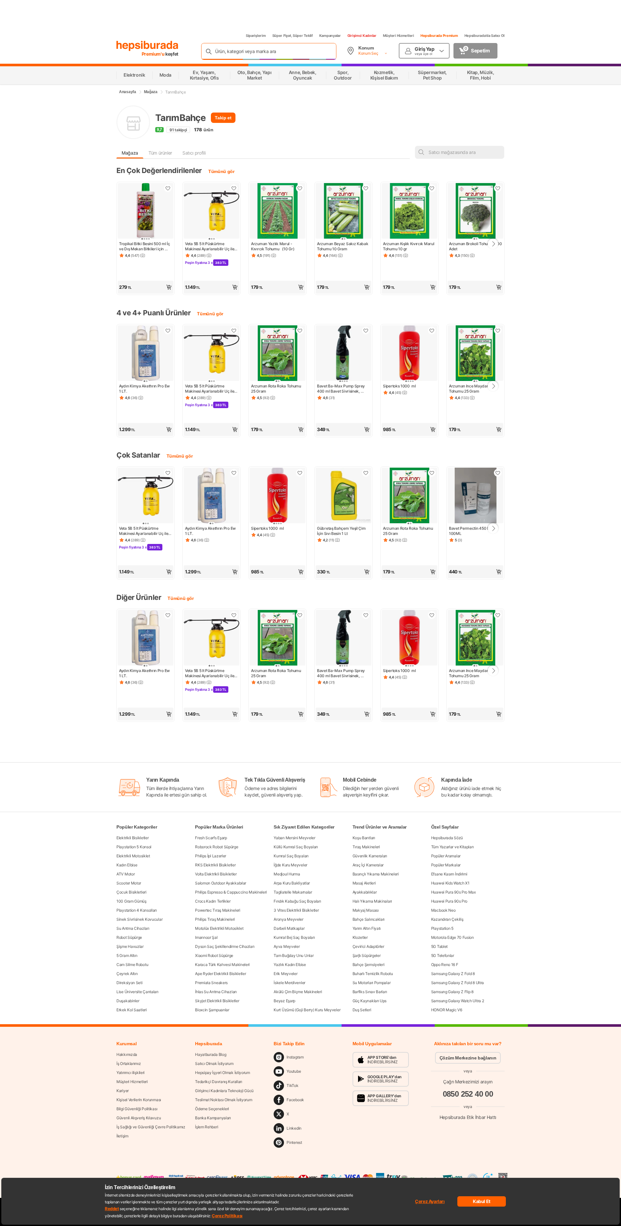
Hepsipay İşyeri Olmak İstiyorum (222, 1072)
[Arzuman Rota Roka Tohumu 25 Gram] (277, 353)
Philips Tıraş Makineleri (215, 919)
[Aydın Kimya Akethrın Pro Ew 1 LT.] (145, 353)
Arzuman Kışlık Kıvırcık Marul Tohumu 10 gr (409, 246)
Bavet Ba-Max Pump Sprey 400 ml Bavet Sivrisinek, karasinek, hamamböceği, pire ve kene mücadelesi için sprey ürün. (343, 389)
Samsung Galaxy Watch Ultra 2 (457, 1000)
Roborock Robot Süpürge (216, 846)
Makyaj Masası (366, 910)
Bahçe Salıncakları (369, 919)
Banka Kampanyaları (213, 1117)
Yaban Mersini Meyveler (294, 837)
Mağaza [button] (130, 153)
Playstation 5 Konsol (133, 846)
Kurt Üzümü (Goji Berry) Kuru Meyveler (307, 1009)
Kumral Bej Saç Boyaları (294, 937)
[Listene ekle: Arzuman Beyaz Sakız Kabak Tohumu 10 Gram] (366, 188)
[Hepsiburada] (147, 45)
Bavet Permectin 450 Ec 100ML (470, 531)
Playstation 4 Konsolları (136, 910)
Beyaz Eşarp (284, 1000)
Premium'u (154, 54)
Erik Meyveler (285, 973)
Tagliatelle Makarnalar (293, 892)
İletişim (122, 1136)
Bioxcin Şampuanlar (212, 1009)
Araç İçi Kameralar (368, 865)
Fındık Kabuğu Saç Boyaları (297, 901)
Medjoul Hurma (287, 874)
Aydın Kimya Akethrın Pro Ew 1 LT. (145, 389)
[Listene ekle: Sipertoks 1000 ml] (432, 330)
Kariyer (122, 1090)
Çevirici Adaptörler (368, 946)
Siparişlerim (256, 35)
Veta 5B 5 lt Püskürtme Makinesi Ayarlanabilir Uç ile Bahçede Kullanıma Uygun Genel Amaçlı (210, 246)
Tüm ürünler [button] (160, 153)
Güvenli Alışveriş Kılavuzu (138, 1117)
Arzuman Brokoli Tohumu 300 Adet (475, 246)
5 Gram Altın (126, 955)
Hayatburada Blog (210, 1054)
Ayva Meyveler (287, 946)
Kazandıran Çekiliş (447, 919)
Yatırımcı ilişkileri (130, 1072)
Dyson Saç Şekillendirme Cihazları (224, 946)
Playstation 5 (442, 928)
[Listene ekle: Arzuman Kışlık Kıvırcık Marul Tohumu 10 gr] (432, 188)
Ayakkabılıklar (365, 892)
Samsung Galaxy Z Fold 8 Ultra (457, 982)
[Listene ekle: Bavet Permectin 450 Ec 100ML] (498, 473)
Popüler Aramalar (446, 855)
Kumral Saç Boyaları (291, 855)
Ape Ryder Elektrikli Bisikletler (220, 973)
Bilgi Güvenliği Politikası (136, 1108)
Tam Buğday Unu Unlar (293, 955)
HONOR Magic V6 (446, 1009)
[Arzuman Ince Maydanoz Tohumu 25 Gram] (475, 353)
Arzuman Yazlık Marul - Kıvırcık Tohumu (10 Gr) (273, 246)
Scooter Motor (128, 883)
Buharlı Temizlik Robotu (373, 973)
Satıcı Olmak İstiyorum (214, 1063)
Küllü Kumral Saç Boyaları (296, 846)
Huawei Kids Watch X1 (450, 883)
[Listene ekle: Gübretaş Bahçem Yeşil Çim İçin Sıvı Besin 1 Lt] (366, 473)
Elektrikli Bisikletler (132, 837)
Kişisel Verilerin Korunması (138, 1099)
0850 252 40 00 (468, 1094)
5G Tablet (439, 946)
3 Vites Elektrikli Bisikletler (296, 910)
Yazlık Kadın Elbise (290, 964)
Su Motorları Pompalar (372, 982)
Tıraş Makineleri (366, 846)
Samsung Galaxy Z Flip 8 (452, 991)
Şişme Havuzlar (130, 946)
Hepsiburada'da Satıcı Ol (484, 35)
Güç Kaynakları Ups (370, 1000)
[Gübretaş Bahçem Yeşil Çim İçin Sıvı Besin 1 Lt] (343, 496)
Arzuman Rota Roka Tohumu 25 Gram (276, 389)
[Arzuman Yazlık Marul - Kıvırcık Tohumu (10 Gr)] (277, 211)
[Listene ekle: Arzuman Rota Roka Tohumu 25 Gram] (300, 330)
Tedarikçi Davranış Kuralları (218, 1081)
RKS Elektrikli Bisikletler (215, 865)
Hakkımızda (126, 1054)
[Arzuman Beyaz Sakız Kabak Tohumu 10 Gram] (343, 211)
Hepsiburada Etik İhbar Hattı (468, 1117)
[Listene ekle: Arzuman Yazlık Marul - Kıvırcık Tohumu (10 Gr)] (300, 188)
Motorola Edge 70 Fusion (452, 937)
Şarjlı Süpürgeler (367, 955)
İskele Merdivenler (289, 982)
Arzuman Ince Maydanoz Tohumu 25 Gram (471, 389)
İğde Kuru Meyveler (290, 865)
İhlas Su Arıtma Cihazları (216, 991)
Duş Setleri (362, 1009)
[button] (145, 287)
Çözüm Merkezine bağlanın (468, 1057)
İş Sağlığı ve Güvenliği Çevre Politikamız (150, 1126)
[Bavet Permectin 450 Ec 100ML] (475, 496)
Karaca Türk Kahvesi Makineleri (222, 964)
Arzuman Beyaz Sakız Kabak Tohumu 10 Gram (343, 246)
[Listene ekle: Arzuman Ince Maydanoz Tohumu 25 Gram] (498, 330)
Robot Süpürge (129, 937)
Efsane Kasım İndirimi (449, 874)
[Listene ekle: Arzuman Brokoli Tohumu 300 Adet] (498, 188)
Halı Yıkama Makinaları (372, 901)
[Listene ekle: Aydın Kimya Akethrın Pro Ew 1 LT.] (168, 330)
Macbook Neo (443, 910)
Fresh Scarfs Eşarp (211, 837)
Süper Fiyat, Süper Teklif (292, 35)
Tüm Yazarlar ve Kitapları (452, 846)
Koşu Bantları (364, 837)
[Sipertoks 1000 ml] (409, 353)
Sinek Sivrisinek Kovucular (139, 919)
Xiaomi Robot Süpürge (214, 955)
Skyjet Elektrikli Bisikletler (217, 1000)
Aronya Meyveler (288, 919)
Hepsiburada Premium (439, 35)
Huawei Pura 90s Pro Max (453, 892)
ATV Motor (125, 874)
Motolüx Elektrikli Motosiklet (219, 928)
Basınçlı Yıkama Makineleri (376, 874)
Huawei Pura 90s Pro (449, 901)
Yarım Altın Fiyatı (367, 928)
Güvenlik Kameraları (370, 855)
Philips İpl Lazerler (210, 855)
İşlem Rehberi (206, 1126)
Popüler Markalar (446, 865)
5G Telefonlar (442, 955)
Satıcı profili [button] (193, 153)
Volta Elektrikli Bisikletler (216, 874)
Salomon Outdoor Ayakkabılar (220, 883)
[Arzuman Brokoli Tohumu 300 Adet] (475, 211)
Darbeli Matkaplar (289, 928)
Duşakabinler (127, 1000)
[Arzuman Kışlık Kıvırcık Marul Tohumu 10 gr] (409, 211)
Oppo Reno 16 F (444, 964)
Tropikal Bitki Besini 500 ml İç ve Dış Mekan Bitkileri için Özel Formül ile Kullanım (145, 246)
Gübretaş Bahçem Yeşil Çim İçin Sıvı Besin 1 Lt (341, 531)
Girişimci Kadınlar (361, 35)
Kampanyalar (330, 35)
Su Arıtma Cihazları (132, 928)
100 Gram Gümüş (131, 901)
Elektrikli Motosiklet (133, 855)
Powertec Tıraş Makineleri (217, 910)
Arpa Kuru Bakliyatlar (292, 883)
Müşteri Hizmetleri (398, 35)
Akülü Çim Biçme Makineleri (298, 991)
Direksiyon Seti (129, 982)
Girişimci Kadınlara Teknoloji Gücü (224, 1090)
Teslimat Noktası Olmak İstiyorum (223, 1099)
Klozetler (360, 937)
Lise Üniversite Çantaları (137, 991)
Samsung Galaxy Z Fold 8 (453, 973)
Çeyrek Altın (126, 973)
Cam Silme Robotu (132, 964)
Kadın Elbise (126, 865)
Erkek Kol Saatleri (131, 1009)
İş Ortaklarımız (128, 1063)
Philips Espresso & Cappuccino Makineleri (231, 892)
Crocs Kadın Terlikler (213, 901)
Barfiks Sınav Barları (370, 991)
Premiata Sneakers (211, 982)
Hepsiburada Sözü (447, 837)
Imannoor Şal (206, 937)
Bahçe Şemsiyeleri (369, 964)
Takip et (223, 117)
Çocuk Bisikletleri (131, 892)
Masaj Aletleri (364, 883)
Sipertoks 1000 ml (399, 386)
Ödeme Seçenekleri (212, 1108)
